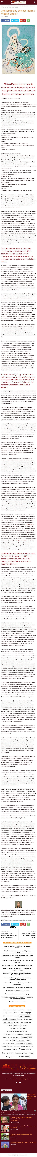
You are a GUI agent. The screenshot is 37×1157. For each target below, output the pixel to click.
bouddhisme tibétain (8, 1015)
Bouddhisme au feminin (7, 1110)
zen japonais (27, 920)
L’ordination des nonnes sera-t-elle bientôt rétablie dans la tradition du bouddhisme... (22, 1118)
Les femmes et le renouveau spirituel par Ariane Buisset (17, 956)
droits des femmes (22, 1022)
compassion (25, 1016)
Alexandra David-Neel (19, 1010)
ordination (29, 1043)
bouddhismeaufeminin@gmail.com (22, 1079)
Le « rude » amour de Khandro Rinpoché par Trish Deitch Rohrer (17, 974)
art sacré (29, 1010)
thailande (15, 1049)
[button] (34, 2)
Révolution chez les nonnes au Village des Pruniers (17, 951)
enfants (17, 1025)
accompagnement (7, 1009)
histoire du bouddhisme (10, 920)
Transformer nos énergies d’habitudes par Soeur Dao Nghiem (9, 935)
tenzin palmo (7, 1049)
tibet (3, 1053)
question (10, 1046)
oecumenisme (20, 1043)
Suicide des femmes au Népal (31, 1096)
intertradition (14, 1037)
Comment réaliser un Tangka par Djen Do (23, 1142)
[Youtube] (20, 1082)
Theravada (25, 1049)
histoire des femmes (17, 1028)
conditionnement (9, 1019)
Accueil (2, 6)
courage (20, 1019)
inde (4, 1037)
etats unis (25, 1025)
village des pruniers (21, 1053)
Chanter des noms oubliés (17, 1002)
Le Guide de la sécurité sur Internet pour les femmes (29, 935)
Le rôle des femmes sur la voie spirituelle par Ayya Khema (17, 983)
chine (16, 1016)
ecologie (9, 1025)
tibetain (10, 1053)
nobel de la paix (21, 1040)
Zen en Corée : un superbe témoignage (17, 994)
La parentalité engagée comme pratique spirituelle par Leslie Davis (17, 978)
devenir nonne (28, 1019)
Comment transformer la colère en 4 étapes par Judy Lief (17, 961)
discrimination (8, 1022)
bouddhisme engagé (22, 1013)
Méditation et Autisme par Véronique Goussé (17, 987)
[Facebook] (17, 1082)
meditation (8, 1040)
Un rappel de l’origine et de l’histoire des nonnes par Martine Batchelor (17, 997)
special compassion (27, 1046)
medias (30, 1037)
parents (4, 1046)
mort (14, 1040)
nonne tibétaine (8, 1043)
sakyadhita (16, 1046)
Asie (4, 1012)
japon (19, 920)
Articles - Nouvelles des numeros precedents (17, 6)
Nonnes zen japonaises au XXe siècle (17, 991)
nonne (28, 1040)
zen (22, 920)
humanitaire (28, 1034)
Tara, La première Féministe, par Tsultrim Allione (17, 947)
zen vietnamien (23, 1056)
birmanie (10, 1012)
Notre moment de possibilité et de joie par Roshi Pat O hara (17, 969)
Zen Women (29, 524)
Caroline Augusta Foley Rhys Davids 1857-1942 (17, 965)
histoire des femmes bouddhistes (17, 1031)
